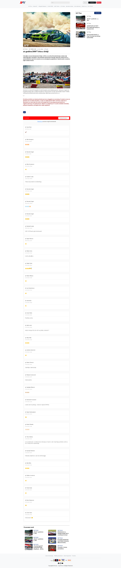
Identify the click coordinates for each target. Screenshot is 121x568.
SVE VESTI (98, 12)
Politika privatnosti (58, 555)
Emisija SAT (35, 6)
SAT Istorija (62, 6)
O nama (74, 555)
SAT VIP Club (90, 6)
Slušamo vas (84, 6)
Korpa (100, 2)
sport (24, 112)
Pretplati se (92, 2)
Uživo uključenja (77, 6)
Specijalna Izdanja (69, 6)
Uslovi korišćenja (49, 555)
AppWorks (60, 565)
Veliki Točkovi (56, 6)
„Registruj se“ (50, 103)
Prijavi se (85, 2)
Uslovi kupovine (67, 555)
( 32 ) (47, 49)
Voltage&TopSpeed (42, 6)
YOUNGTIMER (50, 6)
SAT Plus (30, 6)
